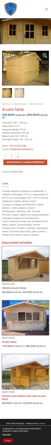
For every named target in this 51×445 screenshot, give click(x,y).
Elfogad (8, 440)
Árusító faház (20, 104)
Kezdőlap (6, 104)
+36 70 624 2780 (17, 145)
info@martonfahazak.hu (21, 149)
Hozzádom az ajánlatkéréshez (25, 162)
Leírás (5, 183)
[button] (44, 55)
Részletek (6, 434)
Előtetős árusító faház (14, 288)
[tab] (5, 184)
